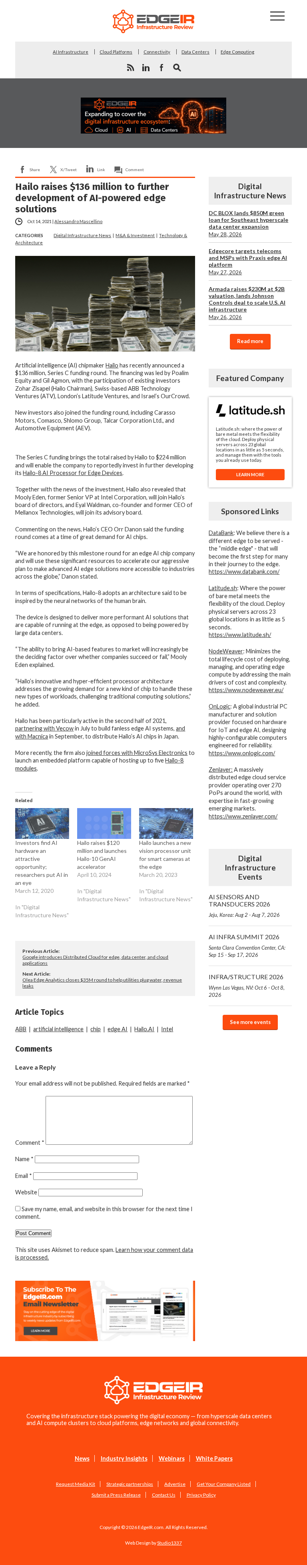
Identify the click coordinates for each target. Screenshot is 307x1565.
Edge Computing (237, 51)
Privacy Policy (201, 1495)
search (177, 67)
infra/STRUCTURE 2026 (247, 985)
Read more (250, 341)
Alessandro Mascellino (78, 221)
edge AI (118, 1029)
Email (23, 1175)
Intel (167, 1029)
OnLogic (219, 706)
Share (35, 169)
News (82, 1458)
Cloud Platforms (116, 51)
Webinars (172, 1458)
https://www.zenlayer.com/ (243, 816)
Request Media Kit (75, 1484)
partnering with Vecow (44, 728)
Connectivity (157, 51)
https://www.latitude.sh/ (240, 634)
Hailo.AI (144, 1029)
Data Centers (195, 51)
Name (24, 1159)
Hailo (112, 365)
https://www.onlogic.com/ (242, 753)
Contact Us (163, 1495)
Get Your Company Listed (224, 1484)
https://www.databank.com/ (244, 571)
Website (26, 1192)
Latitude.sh (223, 588)
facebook (161, 67)
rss (130, 67)
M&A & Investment (135, 235)
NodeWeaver (226, 651)
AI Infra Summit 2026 (247, 945)
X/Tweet (68, 169)
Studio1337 (169, 1543)
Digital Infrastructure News (82, 235)
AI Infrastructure (70, 51)
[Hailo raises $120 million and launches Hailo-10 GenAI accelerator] (104, 823)
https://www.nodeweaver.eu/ (246, 690)
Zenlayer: (221, 769)
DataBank (221, 532)
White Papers (214, 1458)
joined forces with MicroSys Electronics (136, 752)
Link (101, 169)
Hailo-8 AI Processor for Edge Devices (72, 472)
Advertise (174, 1484)
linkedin (146, 67)
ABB (20, 1029)
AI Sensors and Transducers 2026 (244, 905)
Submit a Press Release (116, 1495)
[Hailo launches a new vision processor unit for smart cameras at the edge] (166, 823)
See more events (250, 1022)
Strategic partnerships (129, 1484)
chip (95, 1029)
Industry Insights (124, 1458)
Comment (135, 169)
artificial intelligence (58, 1029)
